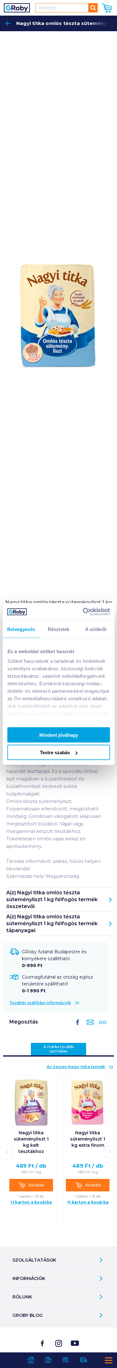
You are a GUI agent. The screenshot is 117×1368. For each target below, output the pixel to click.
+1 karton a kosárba (31, 1202)
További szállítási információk (40, 1002)
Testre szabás (55, 752)
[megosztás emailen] (89, 1027)
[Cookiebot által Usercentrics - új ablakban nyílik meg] (83, 612)
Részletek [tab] (58, 629)
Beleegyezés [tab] (21, 629)
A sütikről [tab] (95, 629)
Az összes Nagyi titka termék (76, 1066)
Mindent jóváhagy (58, 734)
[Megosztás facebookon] (78, 1027)
